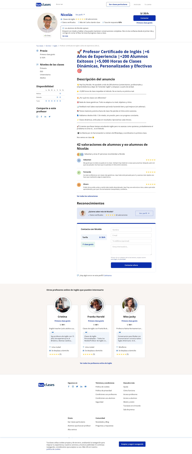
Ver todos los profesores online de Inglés (96, 363)
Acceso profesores (130, 394)
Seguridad (99, 402)
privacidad (123, 259)
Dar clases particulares (118, 4)
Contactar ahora (131, 265)
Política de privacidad (104, 390)
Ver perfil (143, 213)
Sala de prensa (128, 409)
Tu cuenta (148, 4)
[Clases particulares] (43, 7)
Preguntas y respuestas (104, 426)
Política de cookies (103, 387)
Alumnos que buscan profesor (79, 426)
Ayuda (125, 387)
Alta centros (72, 429)
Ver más (65, 36)
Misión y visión (128, 402)
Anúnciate (137, 4)
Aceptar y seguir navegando (132, 444)
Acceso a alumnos (130, 398)
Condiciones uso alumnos (105, 398)
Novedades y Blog (102, 422)
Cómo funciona (129, 390)
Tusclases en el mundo (132, 406)
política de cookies (53, 449)
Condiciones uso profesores (106, 394)
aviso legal (114, 259)
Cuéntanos (108, 275)
